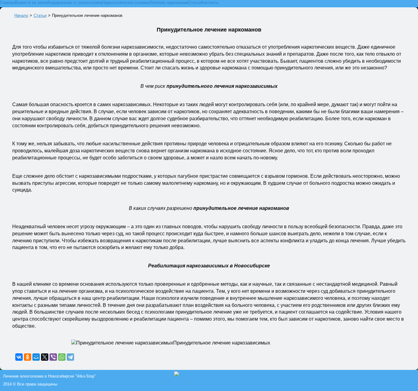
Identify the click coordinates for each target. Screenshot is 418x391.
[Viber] (53, 357)
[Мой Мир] (36, 357)
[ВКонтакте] (19, 357)
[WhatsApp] (61, 357)
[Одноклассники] (27, 357)
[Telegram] (70, 357)
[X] (44, 357)
